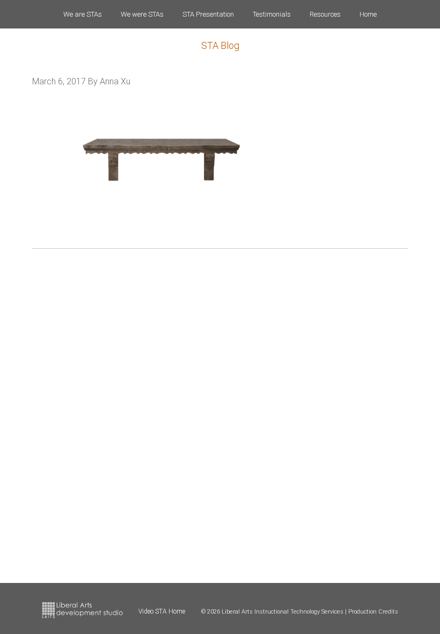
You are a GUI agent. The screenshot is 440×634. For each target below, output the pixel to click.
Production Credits (373, 611)
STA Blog (220, 45)
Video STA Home (161, 611)
